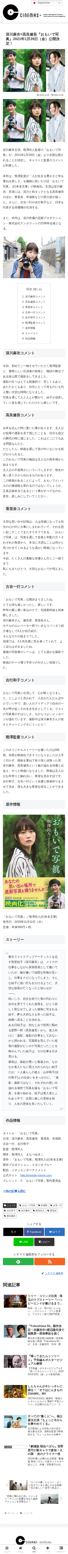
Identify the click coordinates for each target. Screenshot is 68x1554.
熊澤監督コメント (35, 322)
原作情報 (30, 328)
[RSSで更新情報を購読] (49, 1261)
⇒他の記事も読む (14, 1191)
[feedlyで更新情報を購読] (18, 1261)
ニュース (11, 1205)
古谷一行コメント (35, 312)
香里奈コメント (34, 307)
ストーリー (31, 333)
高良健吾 (11, 1216)
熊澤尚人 (40, 1210)
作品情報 (30, 338)
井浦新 (44, 1205)
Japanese (43, 2)
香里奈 (53, 1210)
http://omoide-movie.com (36, 1175)
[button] (44, 1242)
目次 (29, 289)
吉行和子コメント (35, 317)
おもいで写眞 (28, 1205)
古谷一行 (57, 1205)
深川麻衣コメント (35, 296)
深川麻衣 (25, 1210)
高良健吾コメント (35, 301)
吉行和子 (11, 1210)
